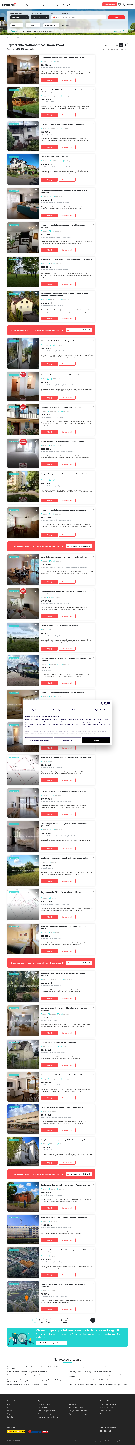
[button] (2, 19)
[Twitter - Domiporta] (110, 1431)
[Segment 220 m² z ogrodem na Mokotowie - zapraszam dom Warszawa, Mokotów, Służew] (23, 419)
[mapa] (125, 45)
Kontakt (10, 1417)
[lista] (121, 45)
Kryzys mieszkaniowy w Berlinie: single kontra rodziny (27, 1375)
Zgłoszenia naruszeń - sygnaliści (80, 1414)
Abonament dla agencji (46, 1414)
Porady (62, 5)
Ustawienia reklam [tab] (78, 710)
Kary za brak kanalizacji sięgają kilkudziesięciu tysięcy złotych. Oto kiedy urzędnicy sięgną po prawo (34, 1380)
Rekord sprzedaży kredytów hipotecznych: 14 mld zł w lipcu (91, 1380)
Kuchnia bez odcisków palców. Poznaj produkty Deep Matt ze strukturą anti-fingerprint (35, 1367)
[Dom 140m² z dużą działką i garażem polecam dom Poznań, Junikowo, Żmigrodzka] (23, 1054)
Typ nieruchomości (37, 13)
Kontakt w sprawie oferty (47, 1411)
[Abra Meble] (38, 1431)
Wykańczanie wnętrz (107, 1407)
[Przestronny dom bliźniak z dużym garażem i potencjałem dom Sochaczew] (23, 136)
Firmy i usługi (53, 5)
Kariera (9, 1407)
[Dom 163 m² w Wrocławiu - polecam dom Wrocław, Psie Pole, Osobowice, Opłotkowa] (23, 169)
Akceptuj (96, 740)
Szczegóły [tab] (56, 710)
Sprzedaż (22, 5)
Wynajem (29, 5)
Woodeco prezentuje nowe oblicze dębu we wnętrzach (89, 1367)
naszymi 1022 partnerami (40, 719)
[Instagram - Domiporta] (105, 1431)
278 (65, 1320)
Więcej (49, 80)
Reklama (10, 1411)
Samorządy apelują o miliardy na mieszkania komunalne (90, 1372)
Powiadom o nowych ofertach (80, 330)
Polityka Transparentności (78, 1411)
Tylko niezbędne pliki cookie (39, 740)
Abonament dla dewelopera (48, 1417)
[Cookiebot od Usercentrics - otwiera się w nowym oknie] (101, 703)
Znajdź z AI (117, 31)
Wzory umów (104, 1414)
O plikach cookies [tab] (101, 710)
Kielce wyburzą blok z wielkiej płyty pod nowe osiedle (27, 1385)
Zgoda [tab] (34, 710)
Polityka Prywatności (76, 1407)
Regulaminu (109, 1441)
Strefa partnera (105, 1411)
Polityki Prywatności (121, 1441)
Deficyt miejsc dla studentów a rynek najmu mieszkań (27, 1372)
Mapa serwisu (12, 1414)
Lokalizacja (65, 13)
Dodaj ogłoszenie (110, 4)
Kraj (52, 13)
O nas (9, 1404)
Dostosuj (66, 740)
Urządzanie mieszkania (108, 1404)
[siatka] (117, 45)
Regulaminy (73, 1404)
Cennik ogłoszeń (44, 1407)
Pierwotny (36, 5)
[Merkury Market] (16, 1431)
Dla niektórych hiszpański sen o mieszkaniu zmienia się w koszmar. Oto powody (95, 1376)
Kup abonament (71, 5)
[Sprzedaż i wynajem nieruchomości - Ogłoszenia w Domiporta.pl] (9, 4)
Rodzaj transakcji (16, 13)
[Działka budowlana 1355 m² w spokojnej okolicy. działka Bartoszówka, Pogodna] (23, 637)
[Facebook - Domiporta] (101, 1431)
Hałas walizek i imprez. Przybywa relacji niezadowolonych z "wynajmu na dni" (98, 1385)
